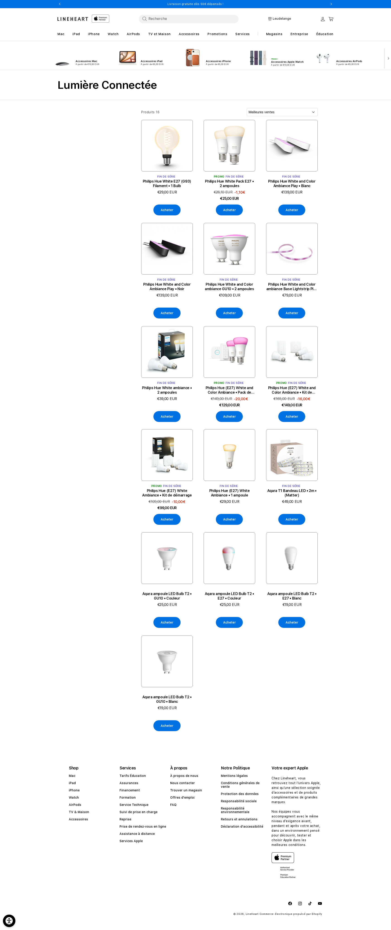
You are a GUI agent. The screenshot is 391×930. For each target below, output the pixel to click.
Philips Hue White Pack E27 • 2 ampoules (229, 183)
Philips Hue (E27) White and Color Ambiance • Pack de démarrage (229, 390)
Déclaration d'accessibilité (242, 826)
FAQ (173, 805)
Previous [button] (59, 4)
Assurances (128, 783)
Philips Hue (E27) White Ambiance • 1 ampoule (229, 493)
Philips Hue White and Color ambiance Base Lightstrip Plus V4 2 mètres (292, 287)
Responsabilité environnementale (235, 810)
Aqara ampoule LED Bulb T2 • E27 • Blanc (292, 596)
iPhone (74, 790)
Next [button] (331, 4)
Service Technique (133, 805)
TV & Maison (79, 812)
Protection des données (240, 794)
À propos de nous (184, 776)
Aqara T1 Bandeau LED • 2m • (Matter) (292, 493)
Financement (129, 790)
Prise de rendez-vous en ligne (142, 826)
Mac (72, 776)
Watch (74, 797)
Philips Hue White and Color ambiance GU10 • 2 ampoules (229, 286)
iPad (72, 783)
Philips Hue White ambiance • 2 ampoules (167, 389)
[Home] (72, 19)
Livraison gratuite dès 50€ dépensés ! (195, 4)
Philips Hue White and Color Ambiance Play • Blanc (291, 183)
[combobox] (188, 19)
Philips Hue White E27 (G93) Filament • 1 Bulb (167, 183)
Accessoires (78, 819)
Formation (127, 797)
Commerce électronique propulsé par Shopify (291, 914)
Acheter (167, 210)
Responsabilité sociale (239, 801)
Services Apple (131, 841)
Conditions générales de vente (240, 784)
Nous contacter (182, 783)
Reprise (125, 819)
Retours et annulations (239, 819)
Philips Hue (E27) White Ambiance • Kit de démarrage (167, 493)
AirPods (75, 805)
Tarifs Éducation (132, 776)
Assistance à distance (137, 834)
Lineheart (252, 914)
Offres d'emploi (182, 797)
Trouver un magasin (186, 790)
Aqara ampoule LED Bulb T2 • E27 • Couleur (229, 596)
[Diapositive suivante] (387, 57)
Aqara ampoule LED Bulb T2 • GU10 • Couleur (167, 596)
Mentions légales (234, 776)
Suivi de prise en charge (138, 812)
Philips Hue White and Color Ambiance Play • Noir (167, 286)
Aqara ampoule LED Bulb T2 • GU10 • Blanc (167, 699)
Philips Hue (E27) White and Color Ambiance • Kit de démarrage (292, 390)
